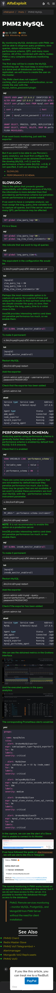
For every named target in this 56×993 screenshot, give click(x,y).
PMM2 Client (11, 938)
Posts (21, 12)
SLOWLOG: (13, 171)
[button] (53, 3)
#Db (7, 35)
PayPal (31, 981)
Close (14, 987)
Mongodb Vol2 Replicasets (19, 955)
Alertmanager (45, 852)
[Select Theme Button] (43, 3)
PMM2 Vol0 (10, 959)
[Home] (3, 4)
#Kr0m (24, 35)
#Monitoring (15, 35)
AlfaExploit (8, 12)
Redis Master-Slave (14, 942)
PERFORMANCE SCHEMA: (21, 175)
